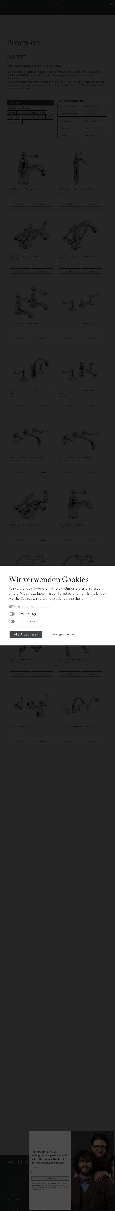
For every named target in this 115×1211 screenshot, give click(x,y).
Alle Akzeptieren (26, 634)
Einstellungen (96, 593)
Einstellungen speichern (62, 634)
